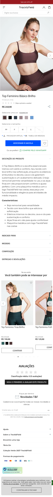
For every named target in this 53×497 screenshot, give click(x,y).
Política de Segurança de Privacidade (33, 416)
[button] (6, 129)
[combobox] (26, 13)
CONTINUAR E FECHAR (27, 490)
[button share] (49, 106)
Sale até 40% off (26, 2)
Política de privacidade (11, 484)
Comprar (17, 350)
